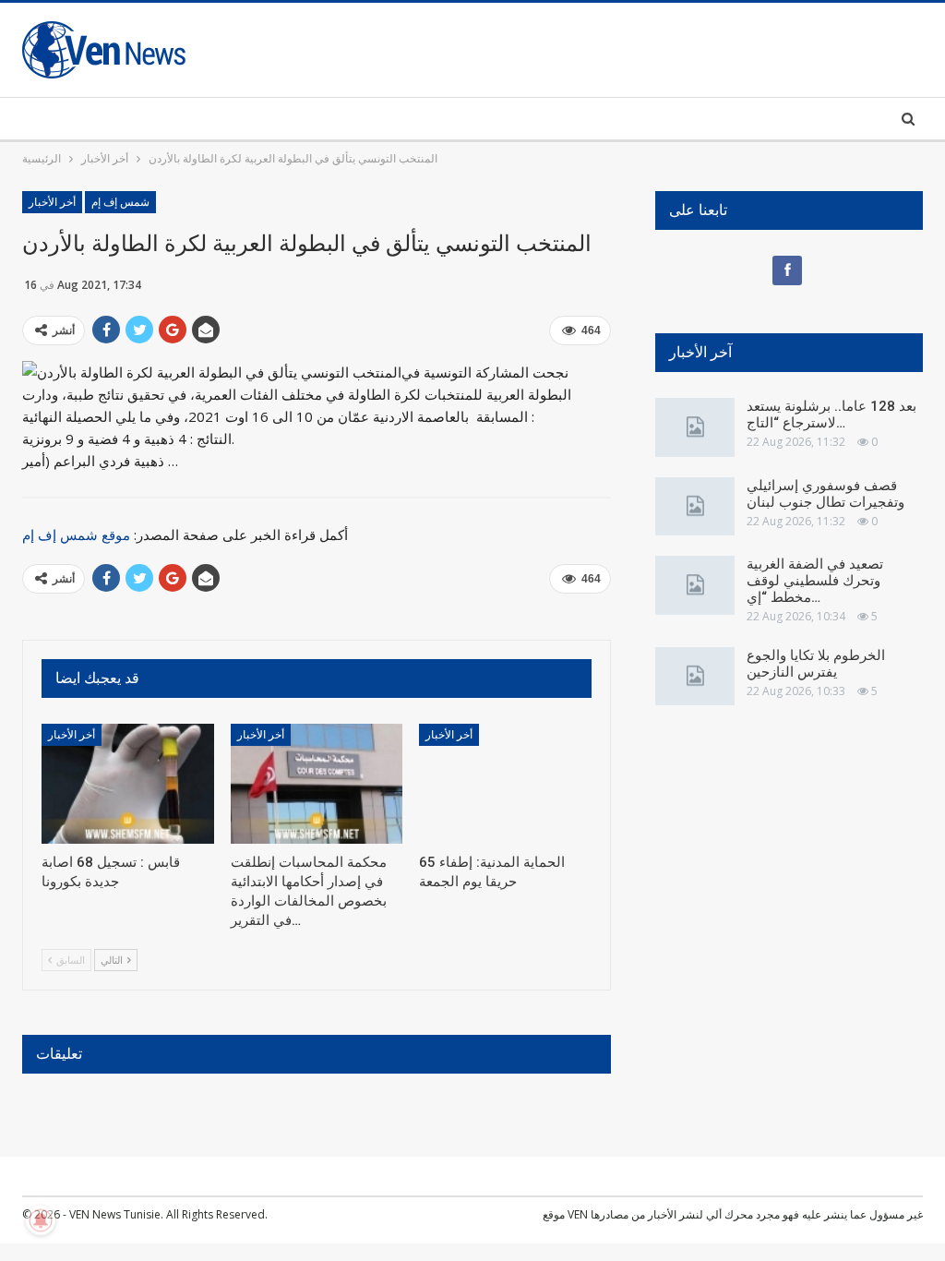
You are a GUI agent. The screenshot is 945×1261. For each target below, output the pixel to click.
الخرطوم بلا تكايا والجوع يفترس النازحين (816, 663)
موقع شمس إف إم (76, 534)
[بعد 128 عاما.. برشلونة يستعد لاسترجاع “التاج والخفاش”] (695, 427)
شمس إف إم (120, 202)
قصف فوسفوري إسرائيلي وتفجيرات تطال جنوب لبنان (825, 493)
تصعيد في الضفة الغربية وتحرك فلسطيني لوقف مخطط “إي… (815, 581)
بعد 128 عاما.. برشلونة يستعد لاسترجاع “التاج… (831, 414)
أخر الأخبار (52, 202)
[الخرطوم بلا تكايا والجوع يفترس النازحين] (695, 676)
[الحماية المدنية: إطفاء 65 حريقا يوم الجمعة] (505, 784)
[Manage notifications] (40, 1220)
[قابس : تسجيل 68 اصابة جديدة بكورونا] (128, 784)
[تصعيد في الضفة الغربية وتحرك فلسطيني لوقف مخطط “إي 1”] (695, 585)
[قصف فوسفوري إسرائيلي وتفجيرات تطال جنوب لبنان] (695, 506)
